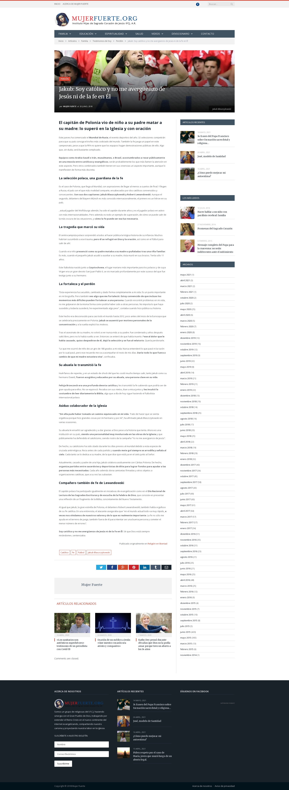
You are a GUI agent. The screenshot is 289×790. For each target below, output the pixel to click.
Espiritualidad (114, 33)
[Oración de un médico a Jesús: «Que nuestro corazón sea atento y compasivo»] (113, 624)
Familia (63, 33)
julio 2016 (185, 562)
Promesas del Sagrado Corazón (215, 228)
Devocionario (180, 33)
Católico (65, 552)
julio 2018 (185, 424)
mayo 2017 (185, 505)
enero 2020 (186, 332)
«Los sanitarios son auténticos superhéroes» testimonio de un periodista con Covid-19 (72, 644)
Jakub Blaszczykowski (99, 552)
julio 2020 (185, 303)
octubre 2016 (186, 545)
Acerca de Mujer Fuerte (75, 3)
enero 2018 (186, 459)
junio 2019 (185, 361)
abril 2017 (185, 510)
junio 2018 (185, 430)
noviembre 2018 (188, 401)
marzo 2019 (186, 378)
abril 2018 (185, 441)
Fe (73, 552)
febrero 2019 (186, 384)
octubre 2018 (186, 407)
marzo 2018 (186, 447)
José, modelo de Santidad (212, 156)
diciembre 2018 (188, 395)
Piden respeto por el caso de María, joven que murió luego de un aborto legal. (152, 756)
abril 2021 (185, 280)
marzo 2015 (186, 643)
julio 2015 (185, 626)
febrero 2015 (186, 649)
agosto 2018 (186, 418)
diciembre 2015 (188, 603)
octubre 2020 (186, 297)
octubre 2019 (186, 349)
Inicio (57, 3)
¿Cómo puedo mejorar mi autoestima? (212, 174)
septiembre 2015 (188, 620)
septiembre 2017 (188, 482)
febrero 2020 (186, 326)
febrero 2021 (186, 291)
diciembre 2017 (188, 464)
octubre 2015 (186, 614)
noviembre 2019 (188, 343)
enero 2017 (186, 528)
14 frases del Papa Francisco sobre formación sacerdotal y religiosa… (214, 140)
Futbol (81, 552)
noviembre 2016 (188, 539)
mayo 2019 (185, 366)
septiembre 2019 (188, 355)
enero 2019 (186, 389)
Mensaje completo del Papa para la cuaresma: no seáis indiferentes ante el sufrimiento (216, 248)
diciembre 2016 (188, 533)
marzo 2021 (186, 286)
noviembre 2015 (188, 608)
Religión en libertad (157, 543)
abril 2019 (185, 372)
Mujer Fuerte (69, 106)
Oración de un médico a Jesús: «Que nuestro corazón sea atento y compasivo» (114, 643)
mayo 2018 (185, 436)
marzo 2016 (186, 585)
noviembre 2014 (188, 655)
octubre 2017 (186, 476)
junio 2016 (185, 568)
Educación (86, 33)
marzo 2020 (186, 320)
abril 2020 (185, 314)
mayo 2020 (185, 309)
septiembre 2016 (188, 551)
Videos (156, 33)
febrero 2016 (186, 591)
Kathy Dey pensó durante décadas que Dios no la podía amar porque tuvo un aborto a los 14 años (154, 644)
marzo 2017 (186, 516)
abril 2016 (185, 580)
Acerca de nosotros (202, 785)
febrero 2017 (186, 522)
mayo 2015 (185, 637)
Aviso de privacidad (225, 785)
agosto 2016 (186, 556)
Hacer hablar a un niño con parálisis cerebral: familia (212, 213)
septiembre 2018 (188, 412)
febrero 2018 (186, 453)
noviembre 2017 (188, 470)
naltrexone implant (227, 703)
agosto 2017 (186, 487)
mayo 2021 (185, 274)
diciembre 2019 (188, 337)
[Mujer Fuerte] (95, 19)
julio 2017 (185, 493)
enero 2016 (186, 597)
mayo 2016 (185, 574)
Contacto (207, 33)
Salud (139, 33)
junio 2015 (185, 631)
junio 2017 (185, 499)
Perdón (65, 79)
